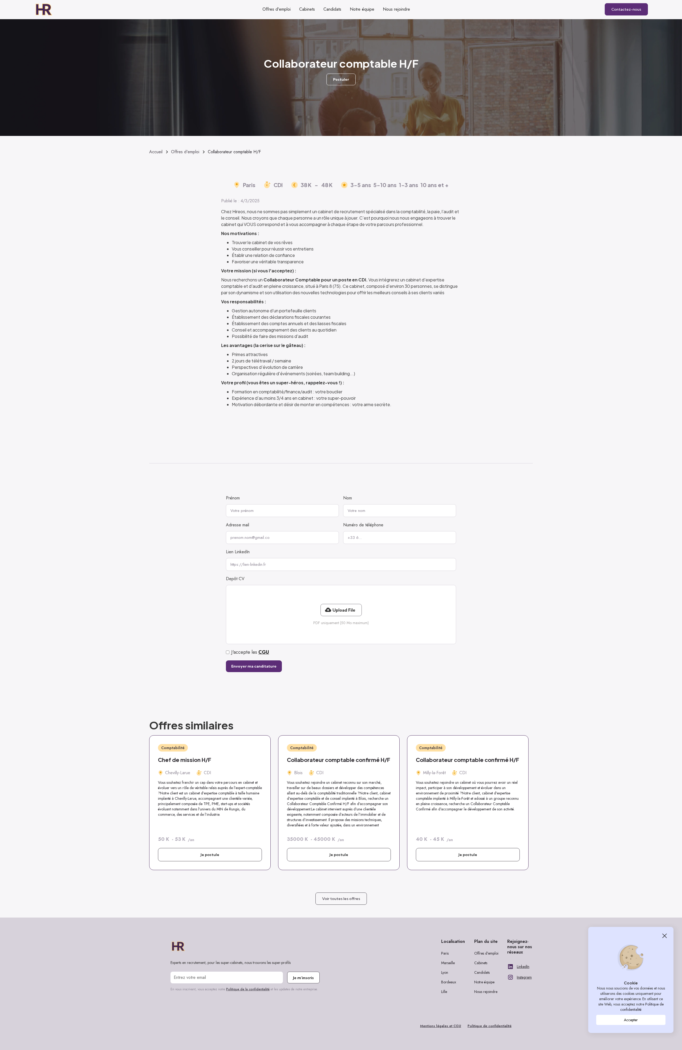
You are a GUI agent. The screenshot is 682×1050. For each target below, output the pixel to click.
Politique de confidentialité (490, 1025)
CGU (263, 652)
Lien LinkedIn (238, 552)
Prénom (233, 498)
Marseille (448, 963)
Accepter (631, 1020)
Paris (445, 953)
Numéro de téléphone (363, 525)
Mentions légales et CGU (440, 1025)
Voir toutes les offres (341, 898)
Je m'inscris (303, 977)
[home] (50, 9)
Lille (444, 991)
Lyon (444, 972)
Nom (347, 498)
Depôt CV (235, 578)
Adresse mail (237, 525)
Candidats (482, 972)
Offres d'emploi (276, 9)
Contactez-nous (626, 9)
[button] (341, 610)
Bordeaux (448, 982)
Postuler (341, 79)
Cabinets (480, 963)
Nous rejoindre (485, 991)
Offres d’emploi (486, 953)
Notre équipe (484, 982)
